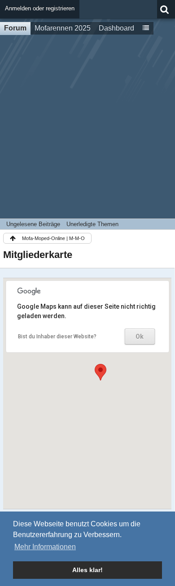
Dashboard (116, 28)
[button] (100, 372)
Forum (15, 28)
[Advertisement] (87, 126)
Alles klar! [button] (87, 569)
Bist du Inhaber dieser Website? (57, 336)
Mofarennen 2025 (63, 28)
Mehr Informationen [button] (45, 547)
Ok (140, 336)
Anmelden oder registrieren (39, 8)
